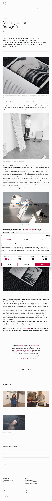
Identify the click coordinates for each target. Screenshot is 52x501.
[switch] (19, 259)
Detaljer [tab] (26, 239)
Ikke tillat (9, 264)
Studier (4, 487)
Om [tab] (43, 239)
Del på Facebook (26, 369)
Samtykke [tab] (9, 239)
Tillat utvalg (26, 264)
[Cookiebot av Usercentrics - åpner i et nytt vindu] (45, 236)
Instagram (27, 488)
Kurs (3, 488)
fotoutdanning (23, 358)
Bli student (5, 490)
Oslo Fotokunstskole (25, 347)
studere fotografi (21, 345)
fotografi (19, 350)
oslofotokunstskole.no (26, 360)
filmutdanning (32, 358)
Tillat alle (43, 264)
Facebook (27, 487)
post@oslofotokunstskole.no (31, 483)
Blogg (26, 492)
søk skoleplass (34, 347)
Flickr (26, 490)
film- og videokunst (27, 350)
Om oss (4, 492)
